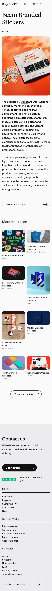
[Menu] (48, 4)
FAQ (4, 566)
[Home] (9, 4)
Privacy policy (9, 570)
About (5, 556)
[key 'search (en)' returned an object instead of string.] (25, 4)
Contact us (8, 507)
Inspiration (7, 500)
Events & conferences (13, 533)
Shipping (6, 559)
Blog (4, 510)
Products (7, 496)
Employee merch (11, 526)
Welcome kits (9, 529)
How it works (9, 563)
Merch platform (10, 537)
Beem (24, 101)
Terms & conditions (12, 574)
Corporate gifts (10, 540)
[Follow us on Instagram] (40, 584)
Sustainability (9, 503)
